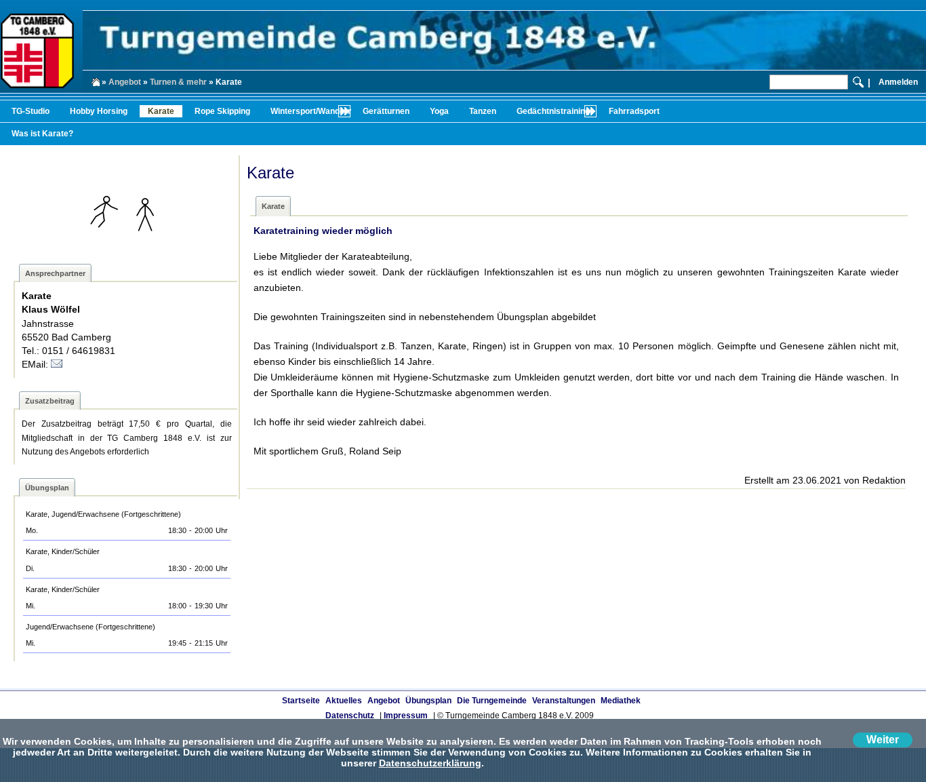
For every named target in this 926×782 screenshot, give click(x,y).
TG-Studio (30, 111)
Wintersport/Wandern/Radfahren (332, 111)
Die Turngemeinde (492, 701)
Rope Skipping (222, 111)
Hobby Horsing (98, 111)
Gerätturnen (386, 111)
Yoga (439, 111)
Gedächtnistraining (553, 111)
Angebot (124, 82)
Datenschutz (349, 715)
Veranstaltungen (563, 701)
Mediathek (621, 701)
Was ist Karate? (42, 133)
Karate (161, 111)
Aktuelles (343, 701)
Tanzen (482, 111)
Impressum (406, 715)
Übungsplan (428, 701)
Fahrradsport (634, 111)
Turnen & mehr (178, 82)
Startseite (301, 701)
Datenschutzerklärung (430, 763)
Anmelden (898, 82)
